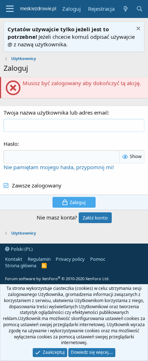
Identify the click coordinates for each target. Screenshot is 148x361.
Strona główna (20, 265)
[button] (9, 9)
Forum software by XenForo (57, 278)
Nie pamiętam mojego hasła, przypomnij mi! (59, 167)
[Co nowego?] (125, 8)
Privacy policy (70, 259)
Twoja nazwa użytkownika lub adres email (56, 112)
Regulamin (39, 259)
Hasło (11, 143)
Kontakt (13, 259)
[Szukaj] (140, 8)
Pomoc (97, 259)
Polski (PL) (21, 249)
